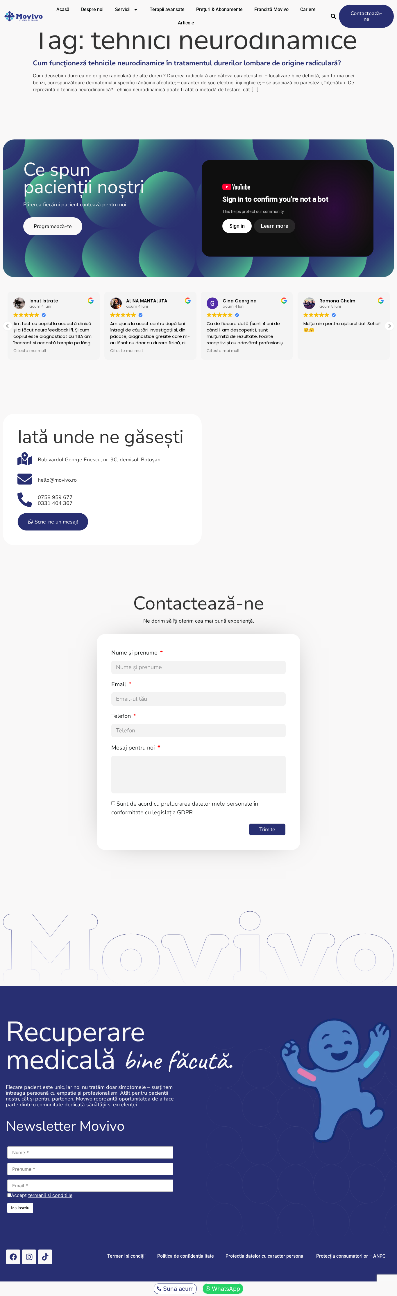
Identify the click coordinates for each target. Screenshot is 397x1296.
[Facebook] (13, 1257)
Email (119, 684)
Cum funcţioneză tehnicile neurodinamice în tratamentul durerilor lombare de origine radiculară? (187, 63)
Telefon (121, 716)
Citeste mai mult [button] (30, 351)
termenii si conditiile (50, 1195)
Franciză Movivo (271, 9)
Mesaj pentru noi (133, 748)
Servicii (122, 9)
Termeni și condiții (126, 1256)
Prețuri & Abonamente (219, 9)
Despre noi (92, 9)
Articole (186, 23)
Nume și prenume (135, 653)
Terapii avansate (167, 9)
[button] (389, 326)
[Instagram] (29, 1257)
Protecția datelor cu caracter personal (265, 1256)
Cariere (308, 9)
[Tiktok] (45, 1257)
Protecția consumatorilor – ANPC (350, 1256)
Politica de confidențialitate (185, 1256)
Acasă (62, 9)
